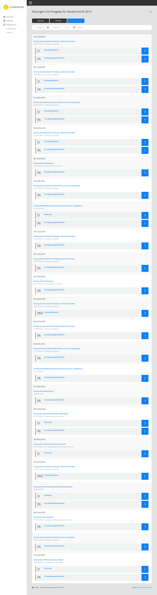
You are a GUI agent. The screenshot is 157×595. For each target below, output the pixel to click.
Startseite (10, 17)
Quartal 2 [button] (56, 27)
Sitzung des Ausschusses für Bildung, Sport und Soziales (54, 72)
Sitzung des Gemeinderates (44, 163)
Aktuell (80, 27)
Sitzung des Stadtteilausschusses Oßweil (48, 560)
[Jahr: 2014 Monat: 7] (74, 27)
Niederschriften (76, 21)
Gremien (9, 33)
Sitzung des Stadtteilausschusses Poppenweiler (51, 414)
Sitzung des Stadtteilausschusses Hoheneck (50, 444)
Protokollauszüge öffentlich (54, 58)
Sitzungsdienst (145, 587)
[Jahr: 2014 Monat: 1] (47, 27)
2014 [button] (67, 27)
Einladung (47, 214)
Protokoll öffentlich (51, 312)
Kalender (9, 21)
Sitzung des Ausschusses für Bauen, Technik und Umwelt (54, 41)
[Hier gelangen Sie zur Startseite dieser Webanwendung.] (13, 7)
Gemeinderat (11, 29)
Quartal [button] (40, 27)
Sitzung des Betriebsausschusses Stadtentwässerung (53, 487)
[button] (13, 25)
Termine (58, 21)
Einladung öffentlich (51, 50)
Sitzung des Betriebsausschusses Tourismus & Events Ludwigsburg (58, 206)
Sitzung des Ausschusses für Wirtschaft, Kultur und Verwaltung (57, 102)
